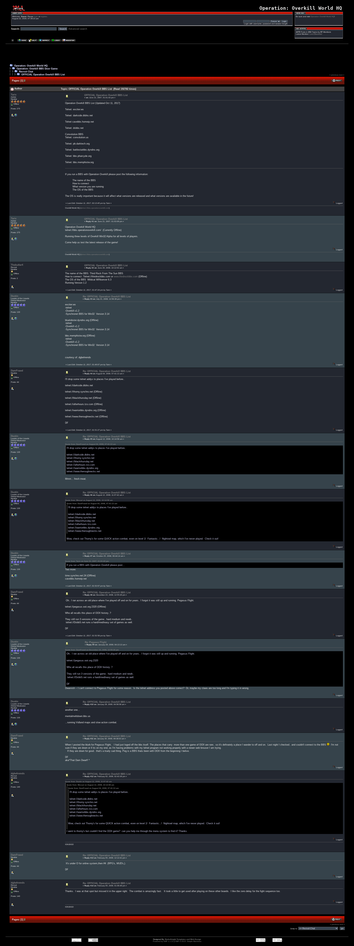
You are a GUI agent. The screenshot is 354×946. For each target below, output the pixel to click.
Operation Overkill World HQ (322, 16)
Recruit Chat (26, 71)
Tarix (13, 94)
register (44, 16)
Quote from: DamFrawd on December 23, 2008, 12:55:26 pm (92, 650)
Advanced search (77, 28)
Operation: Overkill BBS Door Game (37, 68)
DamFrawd (17, 370)
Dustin (14, 296)
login (36, 16)
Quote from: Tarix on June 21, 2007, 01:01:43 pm (87, 561)
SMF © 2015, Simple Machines (188, 941)
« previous (333, 75)
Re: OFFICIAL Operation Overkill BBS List (107, 296)
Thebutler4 (17, 264)
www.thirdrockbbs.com (126, 276)
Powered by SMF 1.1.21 (163, 941)
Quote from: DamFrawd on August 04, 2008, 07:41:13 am (90, 444)
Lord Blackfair (316, 34)
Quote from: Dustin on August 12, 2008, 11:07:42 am (88, 782)
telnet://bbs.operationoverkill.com (95, 208)
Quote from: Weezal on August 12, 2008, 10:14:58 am (89, 500)
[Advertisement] (175, 53)
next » (341, 75)
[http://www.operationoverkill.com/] (15, 116)
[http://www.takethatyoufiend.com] (15, 319)
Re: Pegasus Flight (95, 642)
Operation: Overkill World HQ (31, 65)
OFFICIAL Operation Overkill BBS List (43, 74)
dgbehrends (18, 773)
